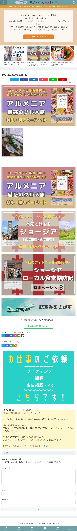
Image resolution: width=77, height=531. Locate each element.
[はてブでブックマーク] (33, 79)
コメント (6, 468)
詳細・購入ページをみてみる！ (38, 37)
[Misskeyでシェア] (24, 292)
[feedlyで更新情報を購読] (11, 345)
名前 (4, 490)
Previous (1, 56)
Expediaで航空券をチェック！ (38, 326)
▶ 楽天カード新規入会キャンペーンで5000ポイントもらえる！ (25, 446)
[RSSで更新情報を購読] (15, 345)
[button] (64, 292)
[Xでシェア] (14, 79)
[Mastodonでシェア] (12, 292)
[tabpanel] (14, 56)
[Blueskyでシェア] (18, 292)
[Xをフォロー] (3, 345)
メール (5, 500)
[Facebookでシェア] (24, 79)
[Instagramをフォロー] (7, 345)
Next (76, 56)
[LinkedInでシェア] (59, 292)
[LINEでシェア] (53, 79)
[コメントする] (70, 292)
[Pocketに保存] (43, 79)
